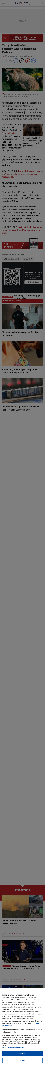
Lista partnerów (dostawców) (13, 1047)
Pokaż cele (22, 1060)
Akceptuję (22, 1054)
